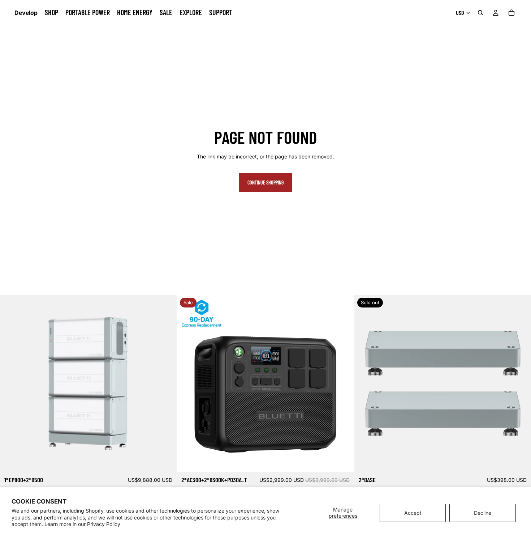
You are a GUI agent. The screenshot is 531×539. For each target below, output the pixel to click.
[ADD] (165, 461)
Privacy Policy (103, 524)
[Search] (480, 13)
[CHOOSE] (342, 461)
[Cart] (511, 13)
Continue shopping (265, 182)
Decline (482, 513)
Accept (413, 513)
